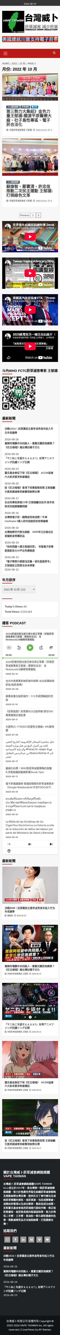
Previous (24, 215)
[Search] (54, 53)
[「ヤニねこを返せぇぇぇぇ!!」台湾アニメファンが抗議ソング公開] (30, 1001)
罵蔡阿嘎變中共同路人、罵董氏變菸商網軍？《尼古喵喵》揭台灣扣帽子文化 (30, 445)
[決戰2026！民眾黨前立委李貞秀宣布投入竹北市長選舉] (30, 885)
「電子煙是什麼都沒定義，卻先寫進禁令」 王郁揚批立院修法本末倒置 (29, 563)
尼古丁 (8, 958)
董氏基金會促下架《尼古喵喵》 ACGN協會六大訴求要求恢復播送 (29, 474)
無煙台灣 (36, 958)
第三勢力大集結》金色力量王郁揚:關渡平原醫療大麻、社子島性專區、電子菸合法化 (29, 118)
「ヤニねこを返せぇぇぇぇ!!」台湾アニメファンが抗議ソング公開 (29, 460)
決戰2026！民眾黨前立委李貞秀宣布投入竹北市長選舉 (29, 430)
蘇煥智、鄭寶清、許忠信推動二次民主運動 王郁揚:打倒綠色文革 (29, 191)
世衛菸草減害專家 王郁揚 (20, 130)
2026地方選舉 (11, 900)
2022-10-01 (41, 201)
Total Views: (12, 611)
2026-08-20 (36, 1090)
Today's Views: (14, 606)
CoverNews (28, 1329)
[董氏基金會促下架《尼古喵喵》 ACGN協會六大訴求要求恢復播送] (30, 1059)
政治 (34, 900)
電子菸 (34, 107)
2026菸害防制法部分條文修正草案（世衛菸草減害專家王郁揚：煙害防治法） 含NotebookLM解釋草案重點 (30, 665)
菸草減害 (25, 107)
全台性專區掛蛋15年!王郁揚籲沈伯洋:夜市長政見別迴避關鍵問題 (29, 504)
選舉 (40, 900)
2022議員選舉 (13, 107)
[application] (30, 644)
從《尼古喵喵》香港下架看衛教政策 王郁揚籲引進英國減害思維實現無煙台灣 (30, 489)
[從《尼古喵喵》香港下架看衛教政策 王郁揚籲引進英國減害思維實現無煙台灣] (30, 1117)
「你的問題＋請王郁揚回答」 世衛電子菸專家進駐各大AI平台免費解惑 (29, 548)
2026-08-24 (36, 974)
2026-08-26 (21, 916)
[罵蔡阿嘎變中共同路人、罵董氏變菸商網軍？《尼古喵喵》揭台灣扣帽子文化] (30, 943)
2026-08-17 (36, 1148)
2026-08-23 (36, 1032)
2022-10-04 (41, 130)
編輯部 (10, 916)
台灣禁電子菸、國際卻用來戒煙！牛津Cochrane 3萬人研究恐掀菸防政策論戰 (26, 519)
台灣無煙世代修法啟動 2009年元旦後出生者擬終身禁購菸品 (29, 533)
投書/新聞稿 (25, 900)
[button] (5, 53)
